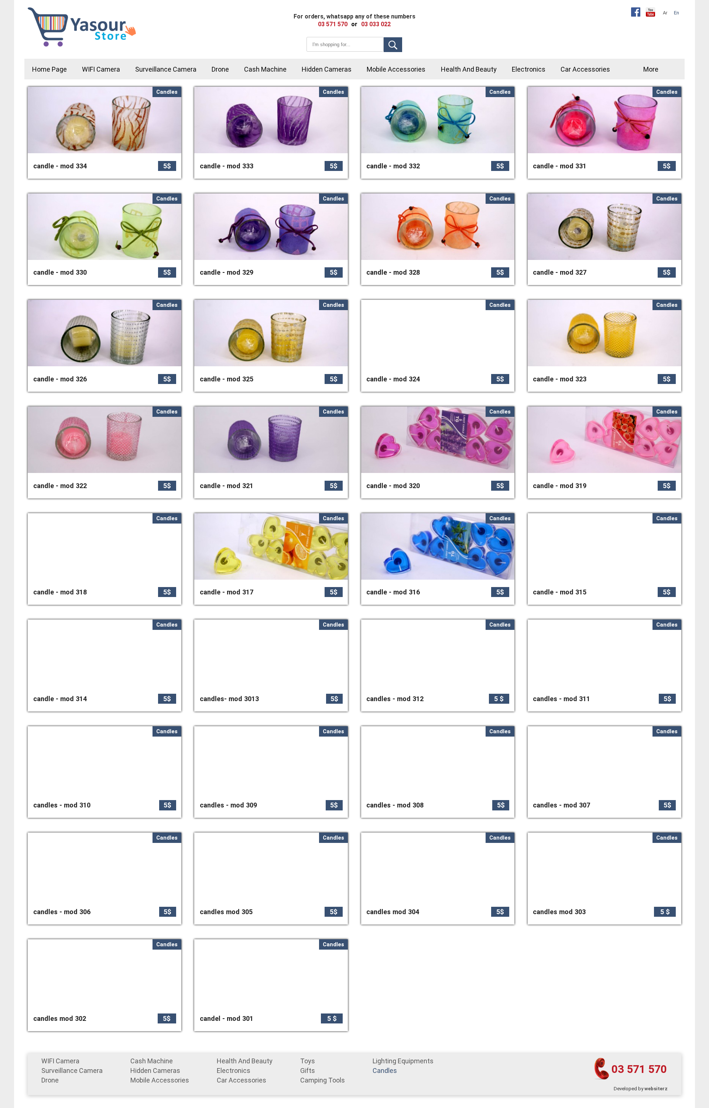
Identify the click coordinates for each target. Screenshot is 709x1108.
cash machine (265, 69)
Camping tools (322, 1080)
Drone (220, 69)
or (354, 24)
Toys (307, 1061)
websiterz (656, 1088)
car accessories (585, 69)
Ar (665, 13)
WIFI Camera (101, 69)
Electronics (528, 69)
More (650, 69)
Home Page (49, 69)
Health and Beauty (469, 69)
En (676, 13)
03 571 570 (639, 1069)
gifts (307, 1070)
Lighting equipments (403, 1061)
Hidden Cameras (327, 69)
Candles (385, 1070)
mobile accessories (396, 69)
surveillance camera (165, 69)
